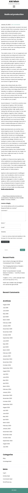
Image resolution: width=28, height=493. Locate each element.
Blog (4, 458)
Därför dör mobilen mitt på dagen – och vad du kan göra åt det (13, 283)
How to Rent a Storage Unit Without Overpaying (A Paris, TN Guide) (13, 262)
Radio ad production (7, 189)
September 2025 (7, 338)
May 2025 (5, 344)
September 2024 (8, 368)
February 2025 (7, 353)
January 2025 (7, 356)
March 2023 (6, 422)
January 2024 (7, 392)
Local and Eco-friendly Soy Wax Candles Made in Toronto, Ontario (12, 198)
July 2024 (5, 374)
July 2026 (5, 308)
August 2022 (6, 444)
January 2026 (7, 326)
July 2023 (5, 410)
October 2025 (7, 335)
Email (3, 227)
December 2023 (7, 395)
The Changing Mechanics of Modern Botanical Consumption (13, 267)
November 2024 (7, 362)
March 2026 (6, 320)
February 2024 (7, 389)
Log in (4, 473)
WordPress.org (7, 482)
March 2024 (6, 386)
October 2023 (7, 401)
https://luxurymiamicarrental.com (11, 196)
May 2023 (5, 416)
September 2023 (7, 404)
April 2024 (6, 383)
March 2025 (6, 350)
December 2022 (7, 431)
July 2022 (5, 447)
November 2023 (7, 398)
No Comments (16, 24)
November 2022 (7, 434)
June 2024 (6, 377)
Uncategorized (7, 461)
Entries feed (6, 476)
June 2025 (6, 341)
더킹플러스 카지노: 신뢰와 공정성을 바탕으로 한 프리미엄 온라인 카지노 (14, 278)
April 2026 (6, 317)
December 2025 (7, 329)
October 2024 (7, 365)
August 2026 (6, 304)
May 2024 (5, 380)
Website (3, 232)
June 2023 (6, 413)
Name (3, 223)
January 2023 (6, 428)
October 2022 (7, 438)
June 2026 (6, 311)
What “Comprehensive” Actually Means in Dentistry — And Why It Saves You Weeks (14, 273)
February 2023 (7, 425)
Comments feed (7, 479)
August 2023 (6, 407)
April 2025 (6, 347)
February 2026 (7, 323)
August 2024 (6, 371)
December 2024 (7, 359)
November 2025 (7, 332)
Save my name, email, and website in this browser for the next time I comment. (13, 237)
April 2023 (5, 419)
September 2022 (7, 441)
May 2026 (5, 314)
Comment (4, 210)
